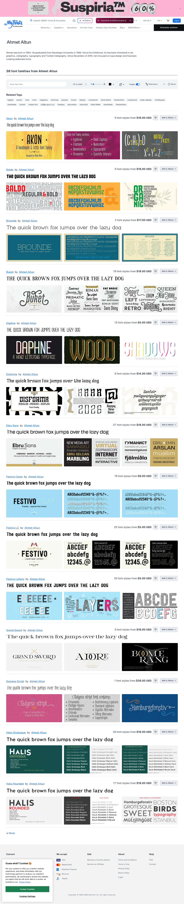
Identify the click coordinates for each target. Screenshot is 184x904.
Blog (121, 28)
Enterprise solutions (169, 27)
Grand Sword (14, 630)
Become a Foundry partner (98, 860)
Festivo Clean (14, 477)
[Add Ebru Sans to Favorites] (155, 424)
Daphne (10, 323)
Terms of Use (123, 864)
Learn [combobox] (132, 20)
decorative (72, 105)
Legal (120, 877)
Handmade (108, 105)
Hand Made (95, 105)
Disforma (11, 374)
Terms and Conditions (127, 860)
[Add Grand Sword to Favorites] (155, 629)
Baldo (9, 170)
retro (34, 100)
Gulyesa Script (15, 681)
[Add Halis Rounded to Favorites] (155, 783)
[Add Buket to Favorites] (155, 271)
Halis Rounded (15, 784)
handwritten (119, 100)
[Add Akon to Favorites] (155, 117)
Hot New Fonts (86, 27)
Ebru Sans (12, 425)
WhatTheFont (133, 28)
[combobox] (60, 20)
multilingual (160, 100)
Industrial (84, 105)
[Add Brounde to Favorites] (155, 220)
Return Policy (123, 873)
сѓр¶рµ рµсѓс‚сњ (47, 105)
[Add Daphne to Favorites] (155, 322)
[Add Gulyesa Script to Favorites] (155, 680)
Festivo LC (12, 528)
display (82, 100)
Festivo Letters (15, 579)
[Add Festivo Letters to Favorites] (155, 578)
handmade (12, 105)
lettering (54, 100)
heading (61, 105)
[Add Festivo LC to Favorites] (155, 527)
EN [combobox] (158, 20)
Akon (9, 118)
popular (64, 100)
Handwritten (121, 105)
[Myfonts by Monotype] (13, 24)
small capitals (146, 100)
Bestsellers (72, 27)
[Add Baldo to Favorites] (155, 169)
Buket (9, 272)
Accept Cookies (27, 889)
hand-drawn (106, 100)
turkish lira (33, 105)
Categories (58, 28)
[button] (180, 8)
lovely (73, 100)
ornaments (93, 100)
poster (19, 100)
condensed (132, 100)
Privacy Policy (124, 869)
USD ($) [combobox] (146, 20)
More (12, 833)
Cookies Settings (27, 896)
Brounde (11, 221)
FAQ (151, 860)
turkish (22, 105)
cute (27, 100)
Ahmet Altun (25, 118)
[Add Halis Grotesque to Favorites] (155, 732)
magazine (44, 100)
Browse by (45, 28)
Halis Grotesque (16, 732)
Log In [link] (176, 21)
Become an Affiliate (95, 864)
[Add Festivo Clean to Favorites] (155, 476)
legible (10, 100)
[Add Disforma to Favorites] (155, 373)
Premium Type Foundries (106, 27)
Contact (152, 864)
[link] (30, 20)
